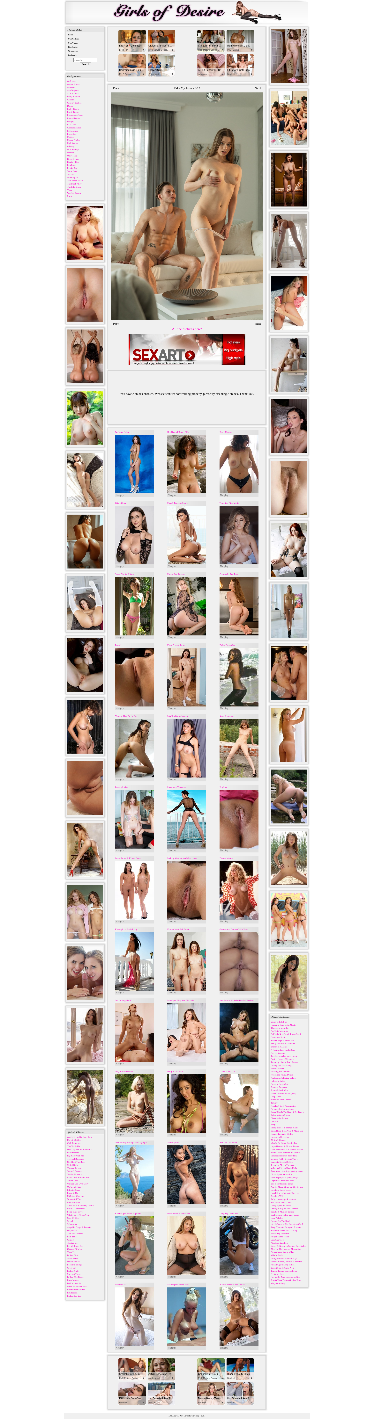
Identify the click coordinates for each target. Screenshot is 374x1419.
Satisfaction (72, 1293)
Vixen (69, 190)
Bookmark (72, 55)
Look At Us (72, 1193)
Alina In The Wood (228, 1142)
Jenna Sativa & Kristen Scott (128, 858)
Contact (70, 1240)
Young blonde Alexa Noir (282, 1268)
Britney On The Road (280, 1221)
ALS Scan (71, 81)
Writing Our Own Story (77, 1184)
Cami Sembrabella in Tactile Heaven (287, 1149)
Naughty (120, 495)
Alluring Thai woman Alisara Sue (286, 1249)
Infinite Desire (73, 1190)
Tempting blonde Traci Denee (284, 1062)
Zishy (69, 196)
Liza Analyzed (277, 1240)
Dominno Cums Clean (281, 1190)
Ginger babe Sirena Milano (283, 1252)
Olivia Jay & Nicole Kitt (281, 1174)
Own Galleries (73, 39)
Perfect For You (74, 1296)
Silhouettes (72, 1224)
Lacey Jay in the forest (281, 1205)
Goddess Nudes (74, 128)
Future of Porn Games (281, 1099)
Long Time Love (75, 1212)
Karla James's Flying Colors (283, 1078)
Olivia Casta (120, 503)
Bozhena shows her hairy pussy (285, 1215)
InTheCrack (72, 131)
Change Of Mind (74, 1249)
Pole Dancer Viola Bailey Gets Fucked (237, 1000)
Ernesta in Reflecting (280, 1137)
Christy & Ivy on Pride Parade (284, 1208)
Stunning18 (72, 177)
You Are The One (75, 1233)
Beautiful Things (74, 1264)
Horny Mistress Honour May (284, 1258)
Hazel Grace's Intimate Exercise (285, 1193)
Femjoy (70, 121)
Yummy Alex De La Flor (126, 716)
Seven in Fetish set (279, 1022)
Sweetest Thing (74, 1274)
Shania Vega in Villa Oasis (282, 1040)
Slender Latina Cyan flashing (284, 1230)
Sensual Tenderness (76, 1208)
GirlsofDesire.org (191, 1416)
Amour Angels (73, 84)
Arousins (71, 87)
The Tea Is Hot (73, 1146)
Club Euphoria (73, 1143)
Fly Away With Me (75, 1156)
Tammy (274, 1103)
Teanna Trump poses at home (284, 1271)
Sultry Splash (173, 1142)
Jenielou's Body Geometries (283, 1106)
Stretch (70, 1221)
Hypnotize (72, 1230)
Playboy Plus (73, 162)
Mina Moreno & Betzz (77, 1286)
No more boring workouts (282, 1109)
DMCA (171, 1416)
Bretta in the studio (279, 1084)
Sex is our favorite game (282, 1184)
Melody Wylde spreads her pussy (182, 858)
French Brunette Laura (177, 503)
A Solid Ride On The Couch (232, 1284)
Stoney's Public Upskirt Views (284, 1159)
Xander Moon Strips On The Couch (287, 1187)
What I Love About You (78, 1215)
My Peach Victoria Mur (281, 1202)
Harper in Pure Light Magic (283, 1025)
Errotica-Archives (75, 115)
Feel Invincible (74, 1283)
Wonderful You (74, 1199)
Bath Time (72, 1236)
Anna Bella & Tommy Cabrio (80, 1205)
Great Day (71, 1268)
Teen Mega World (75, 180)
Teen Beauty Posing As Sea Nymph (131, 1142)
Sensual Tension (74, 1171)
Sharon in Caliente (279, 1047)
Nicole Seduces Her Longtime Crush (287, 1224)
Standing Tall (277, 1196)
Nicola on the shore (279, 1243)
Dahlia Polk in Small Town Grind (286, 1034)
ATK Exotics (73, 93)
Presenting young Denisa (282, 1075)
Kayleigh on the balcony (126, 929)
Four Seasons (73, 1152)
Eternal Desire (73, 118)
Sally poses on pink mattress (283, 1199)
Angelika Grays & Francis (79, 1227)
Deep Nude (276, 1096)
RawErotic (72, 165)
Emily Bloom (73, 109)
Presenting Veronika (280, 1233)
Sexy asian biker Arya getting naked (287, 1171)
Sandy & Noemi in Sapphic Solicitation (288, 1246)
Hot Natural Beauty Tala (178, 432)
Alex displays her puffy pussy (284, 1177)
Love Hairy (72, 134)
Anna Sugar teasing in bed (283, 1264)
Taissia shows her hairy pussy (284, 1056)
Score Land (72, 171)
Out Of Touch (73, 1261)
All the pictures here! (187, 329)
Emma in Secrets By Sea (282, 1162)
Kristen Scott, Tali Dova (178, 929)
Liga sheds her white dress (282, 1180)
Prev (116, 88)
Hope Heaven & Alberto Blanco (285, 1146)
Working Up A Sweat (280, 1071)
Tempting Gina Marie (229, 503)
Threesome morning (280, 1028)
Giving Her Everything (281, 1065)
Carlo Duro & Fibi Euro (78, 1177)
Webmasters (73, 51)
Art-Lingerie (73, 90)
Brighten (223, 787)
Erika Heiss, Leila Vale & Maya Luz (287, 1131)
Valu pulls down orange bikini (284, 1127)
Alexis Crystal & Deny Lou (79, 1137)
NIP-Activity (73, 149)
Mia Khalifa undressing (177, 716)
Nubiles (70, 152)
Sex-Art (70, 174)
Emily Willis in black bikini (283, 1043)
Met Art (70, 137)
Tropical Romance (75, 1159)
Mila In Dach (277, 1255)
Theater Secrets (74, 1168)
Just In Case (72, 1180)
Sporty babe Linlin (279, 1090)
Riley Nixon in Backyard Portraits (286, 1227)
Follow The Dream (75, 1277)
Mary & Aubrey (278, 1283)
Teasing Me (72, 1243)
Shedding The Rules (76, 1162)
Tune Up (71, 1252)
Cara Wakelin (277, 1218)
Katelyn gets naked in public (128, 1213)
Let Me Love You (75, 1246)
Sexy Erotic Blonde (124, 1071)
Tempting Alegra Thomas (282, 1165)
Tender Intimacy (74, 1174)
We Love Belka (122, 432)
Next (258, 88)
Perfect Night (73, 1271)
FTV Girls (71, 124)
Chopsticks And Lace (229, 574)
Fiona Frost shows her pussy (283, 1093)
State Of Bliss (73, 1218)
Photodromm (73, 159)
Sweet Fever (72, 1258)
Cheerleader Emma (279, 1118)
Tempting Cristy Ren (229, 1213)
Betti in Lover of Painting (282, 1059)
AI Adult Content (278, 1140)
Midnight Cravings (75, 1196)
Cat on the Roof (278, 1037)
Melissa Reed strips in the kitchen (286, 1152)
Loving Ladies (121, 787)
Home (70, 35)
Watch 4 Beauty (74, 193)
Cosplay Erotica (74, 103)
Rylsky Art (72, 168)
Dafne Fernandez (227, 645)
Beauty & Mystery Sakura (282, 1212)
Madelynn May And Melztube (180, 1000)
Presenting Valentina (176, 787)
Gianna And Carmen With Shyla (234, 929)
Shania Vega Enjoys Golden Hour (286, 1280)
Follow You (72, 1255)
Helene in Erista (278, 1081)
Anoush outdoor (227, 716)
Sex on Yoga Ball (123, 1000)
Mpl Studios (72, 143)
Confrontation (73, 1202)
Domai (70, 106)
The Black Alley (74, 184)
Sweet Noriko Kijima (124, 574)
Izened (118, 645)
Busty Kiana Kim (175, 1071)
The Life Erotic (74, 187)
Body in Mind (73, 96)
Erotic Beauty (73, 112)
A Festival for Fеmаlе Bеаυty (283, 1050)
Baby (273, 1124)
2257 (203, 1416)
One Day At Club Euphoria (79, 1149)
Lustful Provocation (76, 1289)
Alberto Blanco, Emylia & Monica (286, 1261)
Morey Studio (73, 140)
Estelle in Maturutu (279, 1031)
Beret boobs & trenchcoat (178, 1213)
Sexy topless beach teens (178, 1284)
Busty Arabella (277, 1068)
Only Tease (72, 156)
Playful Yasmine (278, 1053)
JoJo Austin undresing (280, 1115)
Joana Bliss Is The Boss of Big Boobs (287, 1112)
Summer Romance (279, 1087)
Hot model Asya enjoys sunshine (285, 1277)
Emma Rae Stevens (175, 574)
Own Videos (73, 43)
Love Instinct (73, 1280)
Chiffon (274, 1121)
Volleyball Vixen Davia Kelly (284, 1168)
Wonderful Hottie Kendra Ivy (284, 1143)
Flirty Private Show (176, 645)
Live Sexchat (73, 47)
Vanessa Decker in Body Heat (284, 1156)
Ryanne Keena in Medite (282, 1134)
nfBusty (70, 146)
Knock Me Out (74, 1140)
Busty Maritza (226, 432)
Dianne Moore (226, 858)
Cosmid (70, 99)
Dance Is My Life (227, 1071)
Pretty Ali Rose (277, 1274)
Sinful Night (72, 1165)
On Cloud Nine (74, 1187)
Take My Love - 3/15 (187, 88)
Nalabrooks (120, 1284)
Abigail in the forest (280, 1236)
